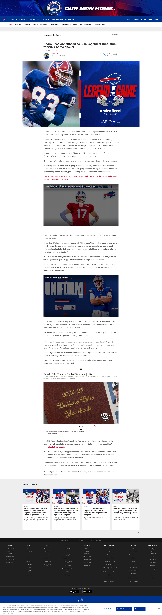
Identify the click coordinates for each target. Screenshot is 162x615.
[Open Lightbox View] (81, 409)
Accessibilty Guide (109, 558)
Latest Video (68, 548)
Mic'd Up (68, 572)
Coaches (29, 555)
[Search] (125, 19)
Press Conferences (67, 558)
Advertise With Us (10, 562)
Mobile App (153, 568)
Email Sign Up (152, 548)
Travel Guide (87, 565)
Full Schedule (87, 548)
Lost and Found (110, 564)
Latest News (47, 548)
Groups (133, 561)
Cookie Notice (10, 556)
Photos (153, 575)
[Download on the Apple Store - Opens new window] (74, 591)
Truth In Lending (10, 559)
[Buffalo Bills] (81, 600)
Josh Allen (47, 555)
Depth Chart (29, 551)
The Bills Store (109, 578)
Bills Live (68, 551)
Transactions (29, 564)
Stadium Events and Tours (109, 572)
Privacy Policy (9, 613)
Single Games (133, 567)
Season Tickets (133, 551)
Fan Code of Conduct (109, 561)
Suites (133, 564)
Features (47, 551)
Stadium (110, 548)
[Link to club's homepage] (5, 19)
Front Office (29, 575)
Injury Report (29, 561)
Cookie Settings (108, 609)
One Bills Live (152, 572)
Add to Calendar (87, 562)
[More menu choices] (73, 19)
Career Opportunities (10, 548)
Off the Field (68, 565)
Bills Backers (153, 559)
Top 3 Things (47, 561)
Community (153, 565)
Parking (110, 551)
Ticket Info (133, 548)
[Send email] (112, 55)
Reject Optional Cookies (124, 609)
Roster (28, 548)
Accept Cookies (139, 609)
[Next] (95, 426)
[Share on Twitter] (108, 55)
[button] (81, 205)
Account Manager (133, 581)
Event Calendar (87, 556)
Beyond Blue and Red (67, 568)
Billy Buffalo (153, 562)
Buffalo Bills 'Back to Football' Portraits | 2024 (68, 374)
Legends (29, 578)
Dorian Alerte (54, 53)
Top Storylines (47, 558)
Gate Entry (109, 555)
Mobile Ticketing (133, 570)
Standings (28, 567)
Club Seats (133, 558)
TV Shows (67, 575)
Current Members (133, 555)
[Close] (159, 609)
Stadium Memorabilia (109, 581)
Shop (153, 556)
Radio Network (152, 578)
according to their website (54, 447)
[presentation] (139, 532)
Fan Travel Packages (133, 578)
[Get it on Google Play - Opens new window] (87, 592)
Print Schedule (87, 559)
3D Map (110, 575)
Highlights (67, 555)
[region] (81, 609)
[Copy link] (115, 54)
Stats (28, 558)
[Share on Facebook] (104, 55)
